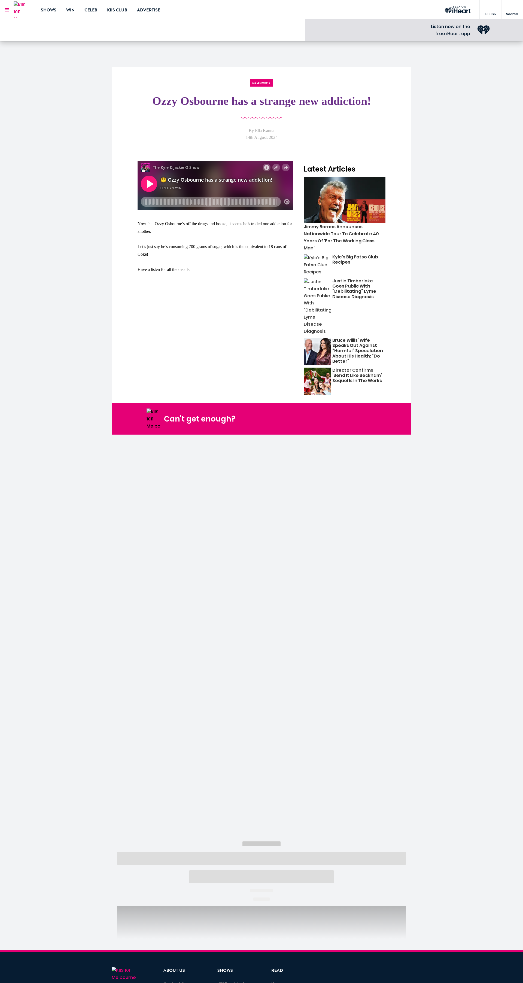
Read (277, 970)
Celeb (90, 10)
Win (70, 10)
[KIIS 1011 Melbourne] (23, 9)
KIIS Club (117, 10)
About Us (174, 970)
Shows (48, 10)
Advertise (148, 10)
